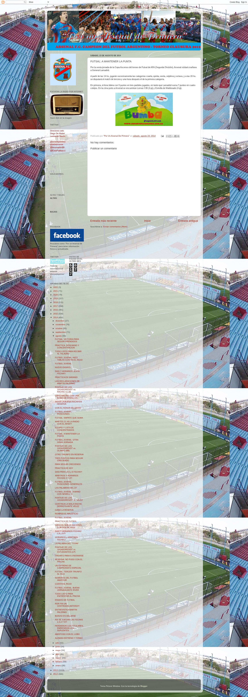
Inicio (147, 220)
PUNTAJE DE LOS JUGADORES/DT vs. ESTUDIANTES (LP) (65, 549)
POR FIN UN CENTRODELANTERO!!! (67, 605)
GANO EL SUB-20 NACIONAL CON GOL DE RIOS (68, 526)
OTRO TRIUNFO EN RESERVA (69, 454)
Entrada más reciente (103, 220)
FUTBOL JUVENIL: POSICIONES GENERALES (68, 483)
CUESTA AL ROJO (63, 584)
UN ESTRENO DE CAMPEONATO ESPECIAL (68, 567)
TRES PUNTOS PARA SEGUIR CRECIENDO (69, 459)
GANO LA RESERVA (64, 510)
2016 (55, 310)
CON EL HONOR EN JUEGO (68, 408)
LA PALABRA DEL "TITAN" (67, 543)
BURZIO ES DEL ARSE (65, 616)
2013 (55, 670)
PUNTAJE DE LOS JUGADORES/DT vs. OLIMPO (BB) (65, 448)
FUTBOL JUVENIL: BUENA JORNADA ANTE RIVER (67, 589)
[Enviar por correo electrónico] (167, 136)
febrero (59, 662)
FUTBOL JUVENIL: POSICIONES (63, 413)
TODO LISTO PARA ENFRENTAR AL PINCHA (67, 595)
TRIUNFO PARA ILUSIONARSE (69, 556)
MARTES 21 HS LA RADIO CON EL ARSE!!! (67, 423)
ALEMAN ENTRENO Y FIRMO (69, 638)
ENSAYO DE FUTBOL (65, 600)
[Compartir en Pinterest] (178, 136)
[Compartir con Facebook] (175, 136)
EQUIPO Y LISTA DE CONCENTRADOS (64, 429)
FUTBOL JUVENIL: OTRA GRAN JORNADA (66, 441)
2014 (55, 317)
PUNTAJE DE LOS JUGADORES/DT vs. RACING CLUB (65, 389)
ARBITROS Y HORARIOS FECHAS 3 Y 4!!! (66, 477)
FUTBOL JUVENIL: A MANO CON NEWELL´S (67, 493)
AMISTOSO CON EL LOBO (67, 634)
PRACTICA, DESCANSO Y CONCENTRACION (67, 346)
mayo (58, 650)
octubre (59, 328)
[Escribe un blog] (170, 136)
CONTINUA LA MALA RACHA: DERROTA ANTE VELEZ (68, 505)
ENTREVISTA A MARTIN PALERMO (66, 611)
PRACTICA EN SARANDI (66, 377)
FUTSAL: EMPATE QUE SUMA (69, 418)
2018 (55, 302)
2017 (55, 306)
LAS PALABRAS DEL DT (66, 488)
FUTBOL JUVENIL (63, 364)
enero (58, 666)
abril (58, 654)
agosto (59, 336)
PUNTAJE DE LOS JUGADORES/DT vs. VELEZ (69, 499)
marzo (59, 658)
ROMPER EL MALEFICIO (66, 514)
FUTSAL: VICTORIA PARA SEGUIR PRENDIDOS (67, 340)
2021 (55, 291)
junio (58, 647)
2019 (55, 298)
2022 (55, 287)
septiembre (61, 332)
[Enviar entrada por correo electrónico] (162, 136)
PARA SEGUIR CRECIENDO (68, 464)
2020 (55, 295)
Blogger (143, 686)
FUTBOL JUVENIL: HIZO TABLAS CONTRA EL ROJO (69, 359)
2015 (55, 314)
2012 (55, 674)
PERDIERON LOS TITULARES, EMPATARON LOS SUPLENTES (69, 628)
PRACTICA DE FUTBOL (66, 521)
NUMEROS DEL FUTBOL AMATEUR (66, 579)
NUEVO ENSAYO (63, 367)
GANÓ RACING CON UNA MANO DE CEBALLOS (67, 397)
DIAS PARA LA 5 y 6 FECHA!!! (68, 472)
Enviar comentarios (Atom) (115, 227)
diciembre (60, 321)
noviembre (61, 324)
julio (58, 643)
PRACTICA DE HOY (64, 468)
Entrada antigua (188, 220)
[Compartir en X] (172, 136)
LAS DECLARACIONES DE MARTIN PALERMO (67, 382)
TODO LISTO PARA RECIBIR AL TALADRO (68, 352)
